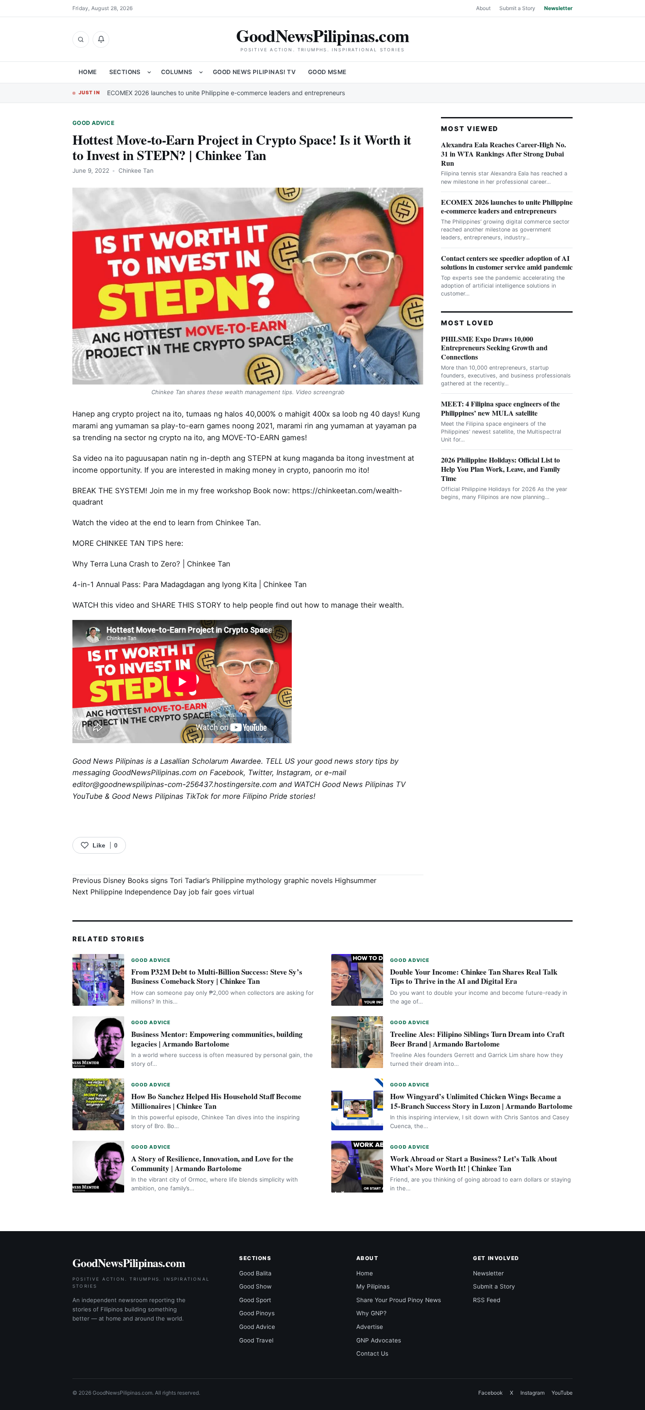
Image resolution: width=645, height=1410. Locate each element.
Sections (125, 71)
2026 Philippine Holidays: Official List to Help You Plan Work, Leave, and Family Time (500, 469)
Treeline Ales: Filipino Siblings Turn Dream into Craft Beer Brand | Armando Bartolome (477, 1039)
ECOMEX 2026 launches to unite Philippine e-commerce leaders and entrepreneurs (226, 92)
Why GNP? (371, 1313)
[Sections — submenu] (149, 72)
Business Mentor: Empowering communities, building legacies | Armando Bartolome (217, 1039)
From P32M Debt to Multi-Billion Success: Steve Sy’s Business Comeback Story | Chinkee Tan (216, 976)
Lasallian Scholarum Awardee (210, 761)
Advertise (369, 1326)
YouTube (562, 1392)
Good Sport (255, 1299)
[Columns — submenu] (201, 72)
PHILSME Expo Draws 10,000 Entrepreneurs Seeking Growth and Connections (494, 348)
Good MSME (327, 71)
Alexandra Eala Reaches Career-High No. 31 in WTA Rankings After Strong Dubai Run (503, 153)
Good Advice (93, 123)
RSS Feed (486, 1299)
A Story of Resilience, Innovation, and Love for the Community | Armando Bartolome (212, 1163)
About (483, 8)
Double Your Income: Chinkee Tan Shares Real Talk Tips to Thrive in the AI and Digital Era (473, 976)
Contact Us (372, 1353)
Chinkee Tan (136, 170)
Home (88, 71)
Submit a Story (517, 8)
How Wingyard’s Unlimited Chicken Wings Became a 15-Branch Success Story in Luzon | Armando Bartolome (481, 1101)
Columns (177, 71)
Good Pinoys (257, 1313)
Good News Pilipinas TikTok (160, 796)
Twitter (260, 772)
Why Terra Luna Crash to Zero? (126, 563)
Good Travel (256, 1340)
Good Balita (255, 1273)
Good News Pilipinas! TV (254, 71)
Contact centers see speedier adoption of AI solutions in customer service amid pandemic (507, 262)
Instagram (293, 772)
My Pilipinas (373, 1286)
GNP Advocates (378, 1340)
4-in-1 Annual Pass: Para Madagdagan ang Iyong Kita (164, 584)
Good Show (255, 1286)
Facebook (227, 772)
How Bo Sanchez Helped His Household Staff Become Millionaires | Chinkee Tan (216, 1101)
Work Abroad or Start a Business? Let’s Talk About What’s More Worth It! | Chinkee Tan (473, 1163)
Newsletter (558, 8)
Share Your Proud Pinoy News (398, 1299)
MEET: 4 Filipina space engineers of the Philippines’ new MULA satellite (500, 408)
